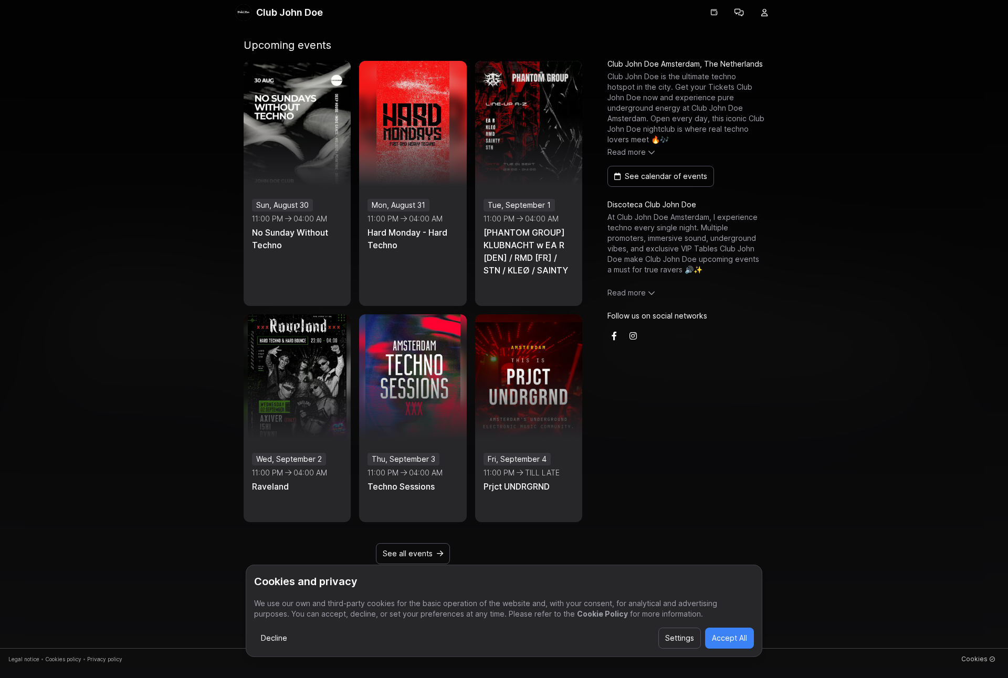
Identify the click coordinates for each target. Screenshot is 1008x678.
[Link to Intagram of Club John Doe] (633, 335)
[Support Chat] (739, 12)
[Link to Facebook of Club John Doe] (614, 335)
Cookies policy (63, 659)
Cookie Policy (602, 613)
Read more (626, 151)
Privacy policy (104, 659)
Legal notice (23, 659)
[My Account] (764, 12)
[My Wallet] (714, 12)
